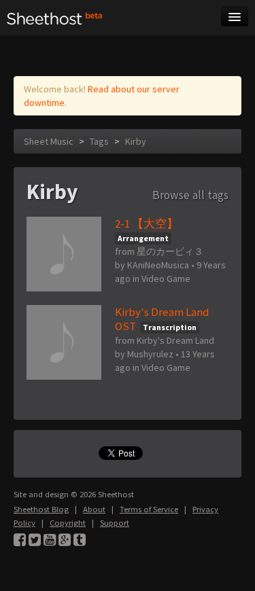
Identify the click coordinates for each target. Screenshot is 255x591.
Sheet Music (48, 141)
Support (114, 523)
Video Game (165, 278)
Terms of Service (149, 509)
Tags (99, 141)
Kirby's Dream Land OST (162, 319)
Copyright (68, 523)
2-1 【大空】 (146, 223)
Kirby (135, 141)
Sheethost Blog (41, 509)
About (94, 509)
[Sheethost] (54, 17)
